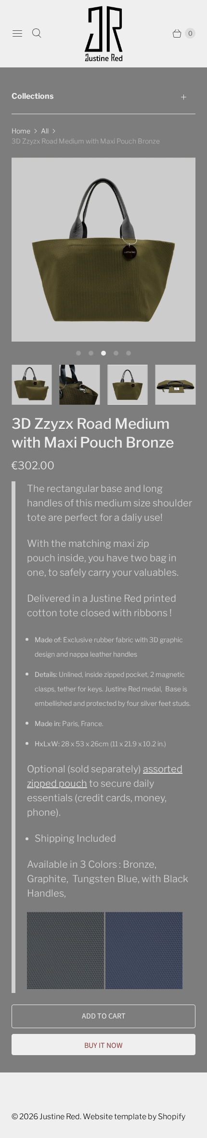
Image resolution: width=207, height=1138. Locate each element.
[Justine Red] (103, 33)
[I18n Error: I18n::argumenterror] (32, 385)
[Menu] (17, 33)
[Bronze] (103, 250)
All (45, 131)
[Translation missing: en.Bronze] (127, 385)
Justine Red (59, 1116)
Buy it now (103, 1045)
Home (21, 131)
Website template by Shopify (134, 1116)
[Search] (36, 33)
